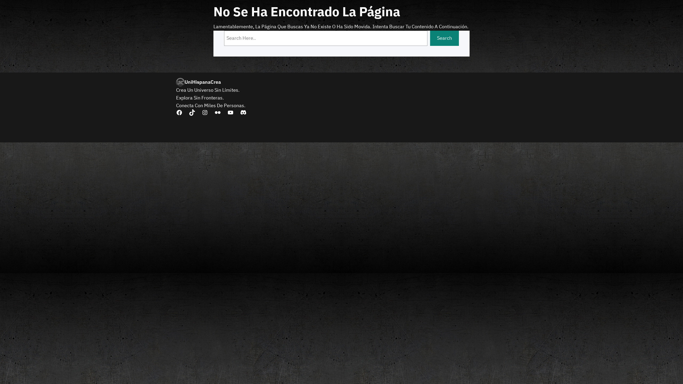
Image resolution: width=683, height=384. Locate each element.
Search (444, 38)
